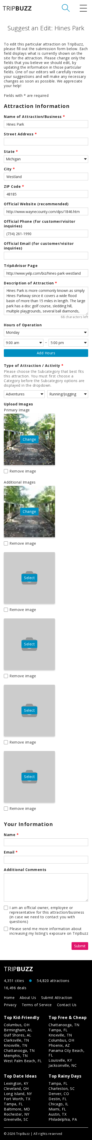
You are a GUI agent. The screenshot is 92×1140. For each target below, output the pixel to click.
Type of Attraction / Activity (34, 365)
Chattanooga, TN (19, 1050)
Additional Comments (25, 869)
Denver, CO (59, 1093)
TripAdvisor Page (21, 265)
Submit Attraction (56, 997)
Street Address (20, 134)
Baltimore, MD (17, 1109)
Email (11, 852)
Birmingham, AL (18, 1029)
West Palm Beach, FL (23, 1060)
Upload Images (18, 404)
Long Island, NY (18, 1093)
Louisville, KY (60, 1060)
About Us (28, 997)
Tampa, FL (58, 1029)
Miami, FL (57, 1109)
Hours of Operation (23, 325)
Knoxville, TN (15, 1045)
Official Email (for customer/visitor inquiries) (39, 246)
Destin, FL (58, 1098)
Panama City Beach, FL (66, 1053)
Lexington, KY (16, 1083)
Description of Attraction (30, 283)
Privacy (10, 1004)
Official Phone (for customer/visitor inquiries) (39, 223)
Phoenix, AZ (59, 1045)
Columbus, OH (16, 1024)
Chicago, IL (58, 1103)
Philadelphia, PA (63, 1119)
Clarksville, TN (16, 1040)
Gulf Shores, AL (17, 1035)
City (9, 169)
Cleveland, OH (16, 1088)
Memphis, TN (16, 1055)
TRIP (17, 8)
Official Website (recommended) (36, 204)
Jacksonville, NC (63, 1065)
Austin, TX (57, 1114)
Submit (80, 945)
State (11, 151)
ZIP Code (14, 186)
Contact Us (67, 1004)
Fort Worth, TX (17, 1098)
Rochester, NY (16, 1114)
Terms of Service (37, 1004)
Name (11, 834)
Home (9, 997)
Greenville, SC (16, 1119)
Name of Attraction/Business (34, 116)
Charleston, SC (62, 1088)
